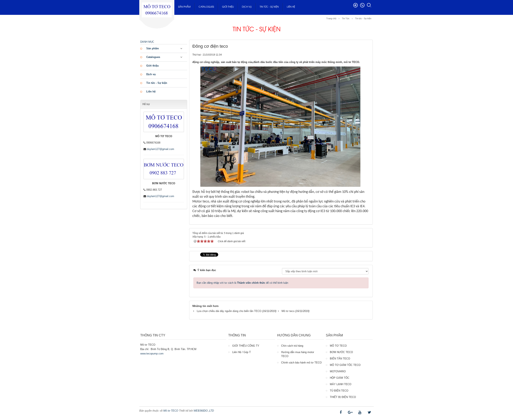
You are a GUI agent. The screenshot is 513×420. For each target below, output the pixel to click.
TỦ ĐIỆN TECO (339, 390)
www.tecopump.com (152, 353)
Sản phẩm (184, 7)
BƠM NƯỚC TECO (341, 352)
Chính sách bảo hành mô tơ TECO (301, 362)
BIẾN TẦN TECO (340, 358)
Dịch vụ (247, 7)
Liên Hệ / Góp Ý (241, 352)
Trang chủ (331, 18)
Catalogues (206, 7)
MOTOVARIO (338, 371)
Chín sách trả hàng (292, 345)
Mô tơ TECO (170, 410)
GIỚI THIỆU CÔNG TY (245, 345)
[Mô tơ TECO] (157, 8)
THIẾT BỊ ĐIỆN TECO (343, 397)
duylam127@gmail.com (160, 149)
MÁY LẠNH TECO (340, 384)
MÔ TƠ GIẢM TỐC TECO (345, 364)
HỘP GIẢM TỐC (339, 377)
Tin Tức (345, 18)
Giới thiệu (228, 7)
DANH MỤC (147, 41)
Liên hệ (291, 7)
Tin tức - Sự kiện (269, 7)
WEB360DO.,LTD (204, 410)
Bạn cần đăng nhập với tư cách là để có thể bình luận (242, 282)
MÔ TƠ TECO (338, 345)
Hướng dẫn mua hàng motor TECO (297, 354)
